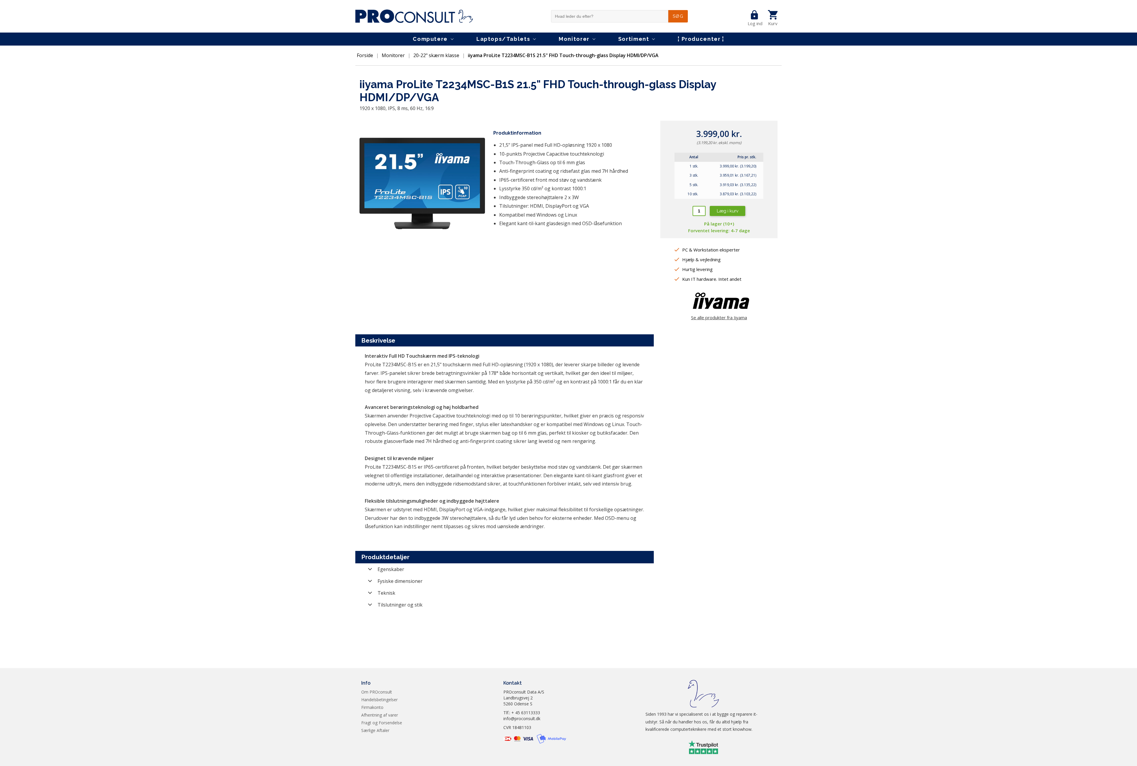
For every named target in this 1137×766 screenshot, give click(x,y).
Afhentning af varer (379, 715)
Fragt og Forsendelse (381, 722)
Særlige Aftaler (375, 730)
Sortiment (633, 39)
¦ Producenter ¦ (701, 39)
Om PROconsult (376, 692)
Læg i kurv (727, 211)
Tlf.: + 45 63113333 (521, 712)
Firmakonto (372, 707)
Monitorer (574, 39)
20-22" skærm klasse (436, 55)
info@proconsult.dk (521, 718)
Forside (365, 55)
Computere (430, 39)
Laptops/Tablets (503, 39)
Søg (678, 16)
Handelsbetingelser (379, 699)
